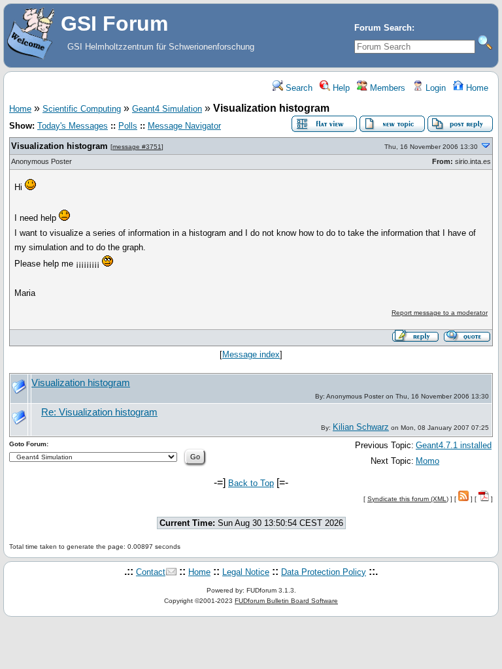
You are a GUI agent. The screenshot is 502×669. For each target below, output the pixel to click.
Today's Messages (72, 126)
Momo (427, 461)
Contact (150, 572)
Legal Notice (245, 572)
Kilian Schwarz (361, 427)
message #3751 (136, 146)
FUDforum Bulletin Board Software (286, 600)
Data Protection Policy (323, 572)
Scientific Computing (81, 109)
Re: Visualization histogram (99, 412)
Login (434, 88)
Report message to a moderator (440, 312)
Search (297, 88)
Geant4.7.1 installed (454, 445)
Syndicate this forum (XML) (407, 498)
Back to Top (251, 483)
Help (340, 88)
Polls (127, 126)
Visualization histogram (59, 146)
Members (386, 88)
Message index (251, 354)
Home (475, 88)
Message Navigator (184, 126)
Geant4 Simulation (167, 109)
